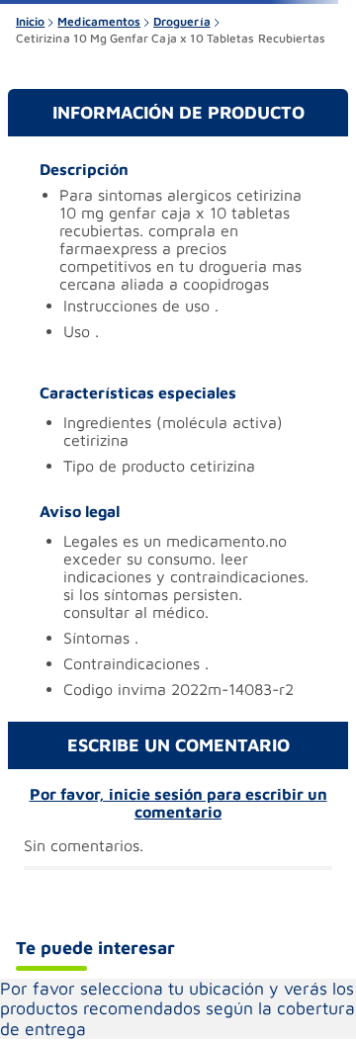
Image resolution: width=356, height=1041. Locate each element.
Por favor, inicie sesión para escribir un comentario (178, 803)
